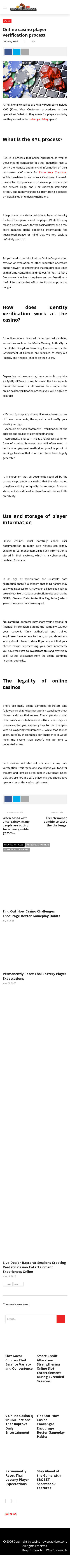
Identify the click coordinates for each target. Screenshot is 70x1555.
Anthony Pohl (10, 41)
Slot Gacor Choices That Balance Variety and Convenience (19, 1362)
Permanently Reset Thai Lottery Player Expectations (17, 1477)
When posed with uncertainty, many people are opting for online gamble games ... (16, 825)
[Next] (14, 1501)
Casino (7, 21)
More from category (16, 849)
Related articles (13, 844)
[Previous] (8, 1501)
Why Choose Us (56, 1550)
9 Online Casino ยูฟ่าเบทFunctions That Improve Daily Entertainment (19, 1424)
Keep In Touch (32, 1550)
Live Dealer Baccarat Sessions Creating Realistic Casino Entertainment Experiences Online (34, 1267)
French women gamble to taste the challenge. (55, 822)
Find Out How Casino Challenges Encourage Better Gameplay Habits (31, 913)
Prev (8, 1284)
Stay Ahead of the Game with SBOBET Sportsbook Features (49, 1479)
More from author (38, 844)
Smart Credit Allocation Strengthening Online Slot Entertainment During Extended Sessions (50, 1368)
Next (17, 1284)
